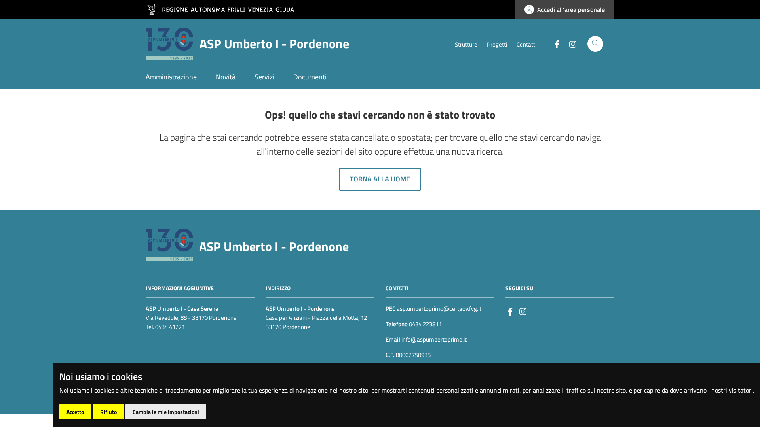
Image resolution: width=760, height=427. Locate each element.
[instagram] (523, 311)
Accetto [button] (75, 412)
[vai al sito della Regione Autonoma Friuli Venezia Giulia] (224, 10)
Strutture (466, 44)
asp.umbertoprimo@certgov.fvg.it (439, 308)
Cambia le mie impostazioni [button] (166, 412)
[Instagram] (570, 43)
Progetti (497, 44)
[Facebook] (554, 43)
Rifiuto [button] (108, 412)
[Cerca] (595, 44)
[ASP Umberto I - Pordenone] (169, 243)
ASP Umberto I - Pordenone (274, 246)
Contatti (526, 44)
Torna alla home (380, 179)
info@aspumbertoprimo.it (433, 339)
